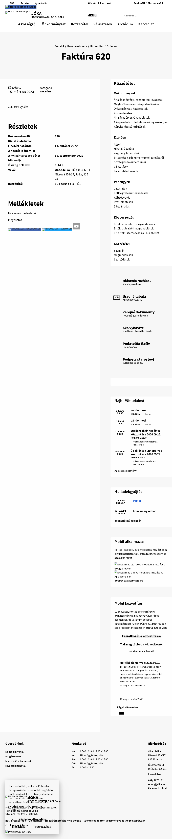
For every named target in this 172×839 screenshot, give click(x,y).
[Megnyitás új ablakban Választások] (111, 23)
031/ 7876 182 (156, 780)
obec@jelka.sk (156, 784)
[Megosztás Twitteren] (57, 229)
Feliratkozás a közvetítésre (141, 636)
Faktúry (45, 91)
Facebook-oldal (157, 788)
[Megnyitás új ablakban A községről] (35, 23)
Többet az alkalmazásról (129, 580)
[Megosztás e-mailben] (76, 226)
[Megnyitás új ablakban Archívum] (131, 23)
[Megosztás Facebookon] (24, 229)
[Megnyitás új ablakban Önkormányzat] (64, 23)
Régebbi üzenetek (127, 707)
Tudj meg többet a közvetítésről (141, 644)
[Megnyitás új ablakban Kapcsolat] (151, 23)
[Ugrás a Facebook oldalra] (20, 7)
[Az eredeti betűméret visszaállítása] (118, 3)
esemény (131, 470)
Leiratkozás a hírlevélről (141, 650)
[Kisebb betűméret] (115, 3)
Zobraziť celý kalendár (128, 520)
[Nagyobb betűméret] (123, 3)
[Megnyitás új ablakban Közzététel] (86, 23)
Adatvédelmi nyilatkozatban (26, 806)
